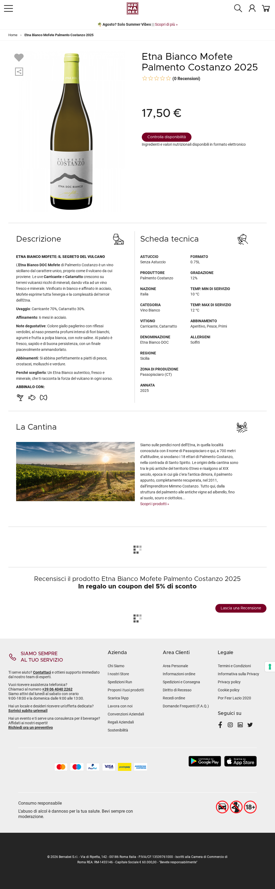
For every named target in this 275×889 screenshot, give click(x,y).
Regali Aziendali (121, 722)
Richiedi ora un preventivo (30, 727)
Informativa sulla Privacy (238, 674)
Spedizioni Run (120, 682)
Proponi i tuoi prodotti (126, 690)
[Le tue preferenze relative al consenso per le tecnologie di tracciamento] (270, 667)
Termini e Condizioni (234, 666)
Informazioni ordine (179, 674)
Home (12, 35)
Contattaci (42, 672)
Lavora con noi (120, 706)
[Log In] (252, 8)
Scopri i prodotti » (154, 504)
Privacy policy (229, 682)
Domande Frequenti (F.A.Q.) (186, 706)
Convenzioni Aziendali (126, 714)
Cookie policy (229, 690)
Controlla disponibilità (166, 137)
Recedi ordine (174, 698)
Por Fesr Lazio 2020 (234, 698)
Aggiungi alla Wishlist (20, 57)
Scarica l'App (118, 698)
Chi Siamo (116, 666)
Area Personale (175, 666)
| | (137, 24)
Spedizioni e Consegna (181, 682)
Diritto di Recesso (177, 690)
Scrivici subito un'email (28, 710)
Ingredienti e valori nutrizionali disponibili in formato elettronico (194, 144)
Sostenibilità (118, 730)
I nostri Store (118, 674)
